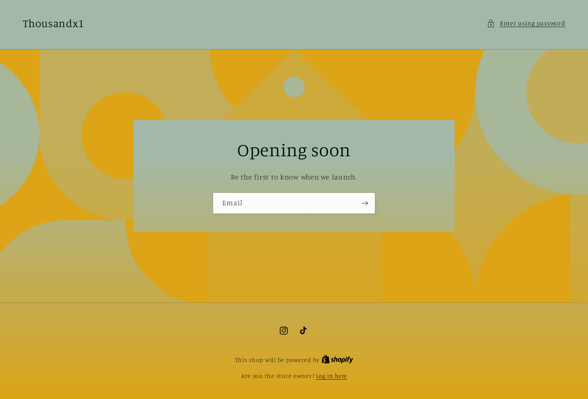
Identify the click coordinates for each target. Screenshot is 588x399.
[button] (526, 23)
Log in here (331, 375)
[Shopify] (337, 359)
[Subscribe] (365, 202)
